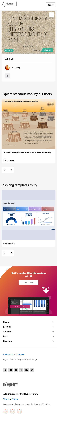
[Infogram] (9, 5)
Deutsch (12, 360)
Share (10, 50)
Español (28, 360)
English (5, 360)
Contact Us (8, 354)
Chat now (20, 354)
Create (6, 322)
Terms (6, 399)
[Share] (7, 75)
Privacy (14, 399)
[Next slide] (10, 169)
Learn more (28, 282)
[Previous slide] (4, 169)
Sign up (51, 5)
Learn (6, 336)
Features (7, 327)
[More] (51, 14)
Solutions (7, 331)
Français (35, 360)
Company (7, 341)
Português (20, 360)
